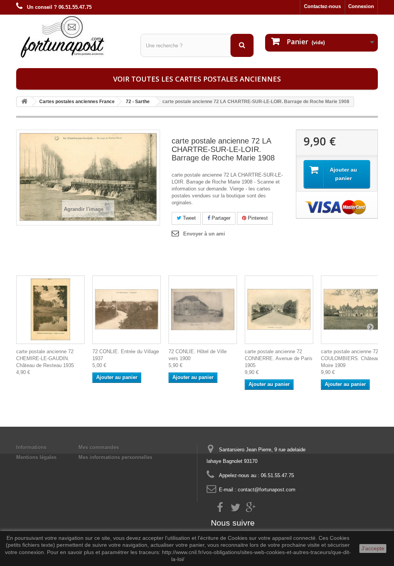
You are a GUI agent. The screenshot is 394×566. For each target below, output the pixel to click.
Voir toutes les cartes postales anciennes (197, 78)
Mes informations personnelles (115, 457)
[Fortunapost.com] (72, 36)
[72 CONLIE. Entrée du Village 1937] (126, 309)
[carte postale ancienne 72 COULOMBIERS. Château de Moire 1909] (355, 309)
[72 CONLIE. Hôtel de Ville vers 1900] (203, 309)
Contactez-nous (322, 6)
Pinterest (257, 218)
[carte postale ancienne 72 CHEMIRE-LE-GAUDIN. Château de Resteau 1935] (50, 309)
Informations (31, 447)
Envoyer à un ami (204, 234)
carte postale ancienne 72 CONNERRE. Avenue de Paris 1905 (278, 358)
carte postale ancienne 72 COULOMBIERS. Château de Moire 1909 (353, 358)
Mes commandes (98, 447)
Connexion (361, 6)
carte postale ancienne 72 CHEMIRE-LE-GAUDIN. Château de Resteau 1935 (45, 358)
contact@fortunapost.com (267, 490)
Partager (220, 218)
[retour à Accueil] (24, 102)
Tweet (188, 218)
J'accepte (372, 548)
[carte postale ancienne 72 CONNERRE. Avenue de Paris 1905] (279, 309)
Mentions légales (36, 457)
